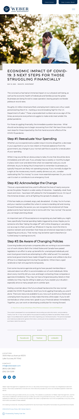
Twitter (40, 338)
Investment (29, 84)
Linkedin (55, 338)
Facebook (24, 338)
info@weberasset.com (11, 366)
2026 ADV (5, 409)
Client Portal (49, 2)
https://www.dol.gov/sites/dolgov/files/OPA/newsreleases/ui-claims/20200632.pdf (37, 307)
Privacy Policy (13, 409)
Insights (21, 84)
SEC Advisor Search (24, 409)
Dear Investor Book (68, 2)
